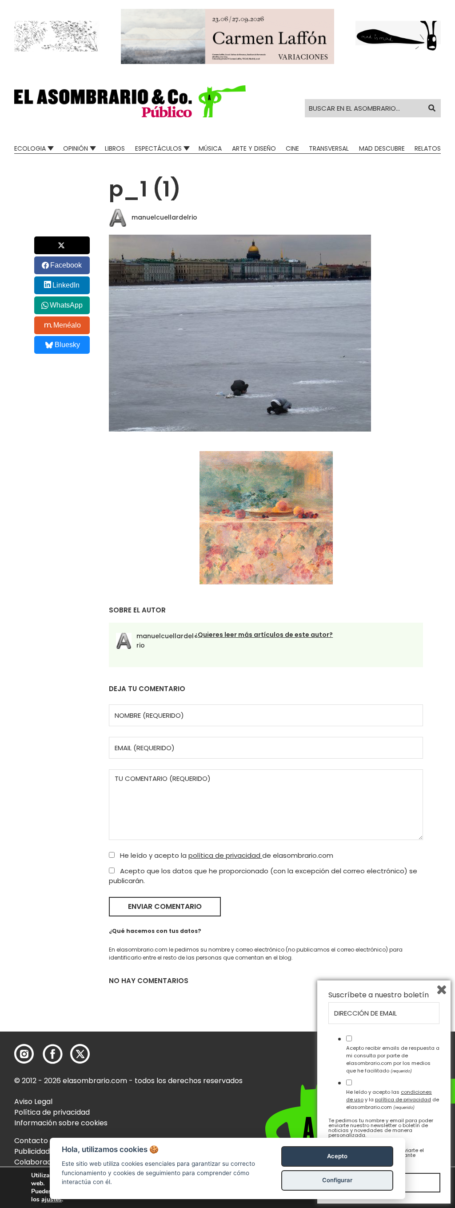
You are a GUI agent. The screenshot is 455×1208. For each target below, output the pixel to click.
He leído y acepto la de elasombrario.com (225, 855)
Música (210, 148)
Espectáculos (158, 148)
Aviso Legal (33, 1101)
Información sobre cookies (61, 1123)
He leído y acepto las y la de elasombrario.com (392, 1099)
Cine (292, 148)
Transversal (329, 148)
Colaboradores (40, 1162)
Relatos (428, 148)
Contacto (31, 1141)
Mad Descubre (382, 148)
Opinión (75, 148)
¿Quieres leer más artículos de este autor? (263, 634)
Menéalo (67, 325)
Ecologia (30, 148)
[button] (130, 101)
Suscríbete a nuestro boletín (378, 995)
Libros (115, 148)
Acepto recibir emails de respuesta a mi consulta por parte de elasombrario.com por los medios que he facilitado (392, 1059)
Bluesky (67, 344)
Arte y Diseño (254, 148)
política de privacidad (225, 855)
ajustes (51, 1200)
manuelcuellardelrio (164, 217)
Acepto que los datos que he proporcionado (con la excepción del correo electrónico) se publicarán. (263, 876)
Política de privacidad (52, 1112)
